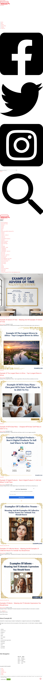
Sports (2, 644)
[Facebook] (21, 77)
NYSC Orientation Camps (5, 259)
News (23, 656)
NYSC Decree (3, 257)
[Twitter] (21, 120)
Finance (2, 633)
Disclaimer (3, 239)
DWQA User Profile (4, 243)
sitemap (2, 267)
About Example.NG (4, 222)
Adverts (2, 24)
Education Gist (6, 316)
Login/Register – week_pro (5, 251)
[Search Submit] (16, 170)
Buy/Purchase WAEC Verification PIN (7, 231)
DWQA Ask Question (4, 241)
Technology (3, 646)
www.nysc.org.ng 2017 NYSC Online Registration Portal (10, 272)
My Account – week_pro (5, 254)
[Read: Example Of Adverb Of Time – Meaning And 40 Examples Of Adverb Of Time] (21, 315)
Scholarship (3, 643)
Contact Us (3, 28)
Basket (2, 228)
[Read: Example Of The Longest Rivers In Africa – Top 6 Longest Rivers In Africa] (21, 369)
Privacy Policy (3, 25)
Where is (19, 660)
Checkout (2, 232)
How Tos (19, 656)
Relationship (3, 641)
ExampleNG (2, 5)
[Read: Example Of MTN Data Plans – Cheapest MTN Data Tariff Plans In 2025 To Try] (21, 422)
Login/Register (3, 248)
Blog (2, 23)
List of (19, 657)
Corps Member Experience (5, 238)
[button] (21, 489)
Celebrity (2, 629)
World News (3, 647)
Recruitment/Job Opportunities (6, 640)
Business (22, 657)
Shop (2, 264)
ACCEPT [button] (8, 679)
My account (3, 252)
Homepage (3, 246)
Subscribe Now (21, 497)
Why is (19, 663)
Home (2, 22)
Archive (2, 227)
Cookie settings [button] (3, 679)
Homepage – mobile (4, 247)
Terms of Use (3, 269)
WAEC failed (3, 270)
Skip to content (2, 0)
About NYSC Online (4, 223)
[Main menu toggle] (1, 220)
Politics (2, 638)
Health (2, 635)
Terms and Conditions (5, 268)
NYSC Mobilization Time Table (6, 258)
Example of (2, 316)
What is (19, 659)
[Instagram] (21, 169)
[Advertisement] (21, 13)
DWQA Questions (4, 242)
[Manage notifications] (40, 679)
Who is (19, 661)
